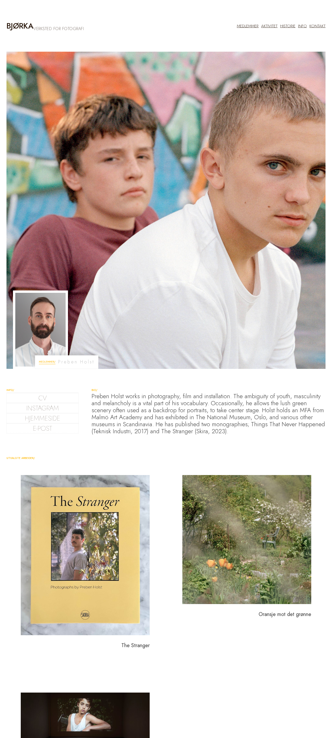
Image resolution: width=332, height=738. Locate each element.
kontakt (317, 26)
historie (287, 26)
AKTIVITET (269, 26)
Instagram (42, 408)
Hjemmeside (42, 418)
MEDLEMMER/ (47, 362)
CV (42, 398)
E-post (42, 428)
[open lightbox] (85, 555)
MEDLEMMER (248, 26)
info (302, 26)
